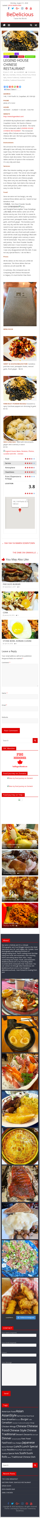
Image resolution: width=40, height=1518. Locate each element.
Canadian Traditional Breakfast (21, 1423)
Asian (7, 75)
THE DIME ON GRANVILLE (25, 552)
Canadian (7, 1422)
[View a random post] (35, 25)
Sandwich (29, 1450)
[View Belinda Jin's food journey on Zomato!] (20, 778)
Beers (4, 1419)
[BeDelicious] (4, 25)
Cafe (30, 1420)
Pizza (17, 1450)
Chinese (18, 75)
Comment (6, 662)
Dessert (19, 1434)
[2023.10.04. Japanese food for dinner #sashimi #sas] (20, 1071)
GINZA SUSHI (12, 5)
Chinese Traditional (13, 77)
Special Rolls (13, 1453)
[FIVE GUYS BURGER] (20, 564)
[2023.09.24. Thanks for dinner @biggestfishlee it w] (20, 1184)
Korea (4, 1447)
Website (5, 717)
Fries (13, 1443)
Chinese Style (17, 1430)
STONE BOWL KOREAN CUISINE (17, 641)
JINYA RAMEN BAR (11, 923)
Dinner (21, 57)
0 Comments (31, 72)
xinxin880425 (20, 72)
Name (4, 693)
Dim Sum (35, 1434)
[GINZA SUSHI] (20, 878)
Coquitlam (13, 57)
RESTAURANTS (30, 57)
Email (4, 705)
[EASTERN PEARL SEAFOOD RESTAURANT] (20, 851)
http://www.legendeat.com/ (13, 116)
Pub (20, 1450)
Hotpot (19, 1443)
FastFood (7, 1442)
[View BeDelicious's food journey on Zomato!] (20, 786)
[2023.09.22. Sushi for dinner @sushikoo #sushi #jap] (20, 1258)
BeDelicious (20, 14)
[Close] (27, 500)
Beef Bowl (30, 1416)
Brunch (18, 1419)
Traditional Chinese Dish (17, 80)
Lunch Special (30, 1446)
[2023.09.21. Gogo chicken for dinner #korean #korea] (20, 1296)
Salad (24, 1450)
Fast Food (26, 1438)
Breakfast (11, 1419)
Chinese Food (26, 75)
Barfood (20, 1416)
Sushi (23, 1453)
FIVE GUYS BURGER (11, 584)
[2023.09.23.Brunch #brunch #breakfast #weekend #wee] (20, 1221)
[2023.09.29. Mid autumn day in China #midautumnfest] (20, 1146)
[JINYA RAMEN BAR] (20, 904)
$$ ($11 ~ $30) (8, 54)
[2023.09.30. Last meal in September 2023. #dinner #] (20, 1109)
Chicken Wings (9, 1426)
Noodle (4, 1450)
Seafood (5, 1453)
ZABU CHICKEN (7, 1493)
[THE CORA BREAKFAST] (20, 825)
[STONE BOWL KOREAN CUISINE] (20, 621)
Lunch (17, 1446)
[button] (20, 510)
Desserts (28, 1434)
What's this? (20, 819)
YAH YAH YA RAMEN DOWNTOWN (18, 543)
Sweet (9, 1457)
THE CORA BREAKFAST (13, 844)
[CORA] (20, 593)
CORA (5, 612)
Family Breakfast (16, 1439)
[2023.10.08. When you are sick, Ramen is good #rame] (20, 1034)
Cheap (32, 1423)
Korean (10, 1446)
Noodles (11, 1449)
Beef (25, 1416)
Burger (24, 1419)
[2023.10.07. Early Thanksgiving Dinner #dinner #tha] (20, 997)
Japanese (28, 1442)
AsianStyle (12, 75)
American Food (9, 1411)
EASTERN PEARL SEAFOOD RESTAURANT (20, 871)
